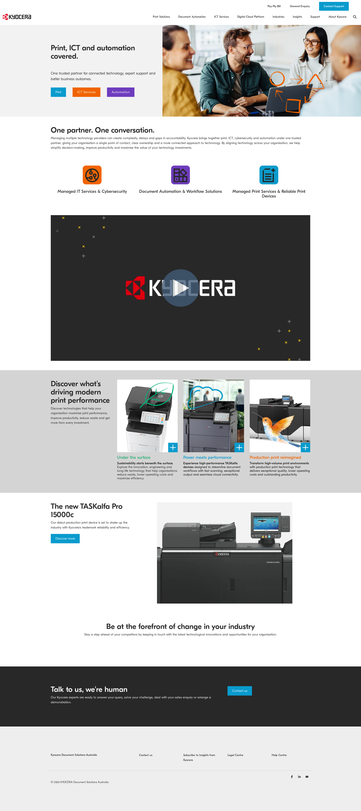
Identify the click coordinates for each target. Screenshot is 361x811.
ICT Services (86, 92)
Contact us (239, 691)
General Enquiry (300, 6)
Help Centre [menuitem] (279, 755)
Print (58, 92)
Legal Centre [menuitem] (235, 755)
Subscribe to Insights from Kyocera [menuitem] (199, 757)
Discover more (65, 538)
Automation (121, 92)
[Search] (354, 16)
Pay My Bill (274, 6)
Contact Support (334, 6)
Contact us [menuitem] (145, 755)
